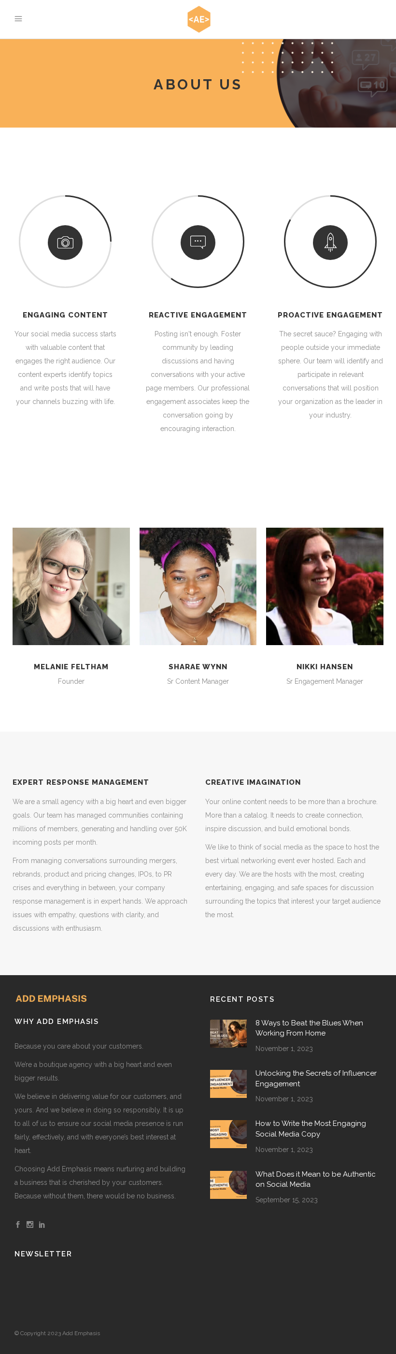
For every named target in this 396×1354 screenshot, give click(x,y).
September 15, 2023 (286, 1200)
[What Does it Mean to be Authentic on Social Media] (228, 1185)
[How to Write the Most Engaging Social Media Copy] (228, 1134)
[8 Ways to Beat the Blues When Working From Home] (228, 1034)
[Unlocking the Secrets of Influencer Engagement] (228, 1084)
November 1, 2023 (284, 1048)
